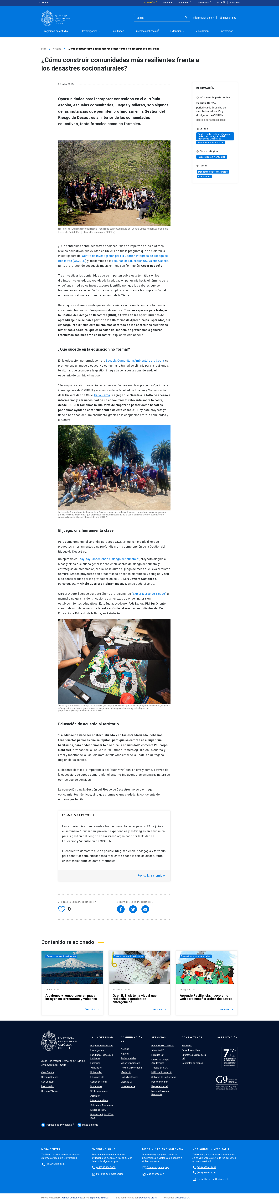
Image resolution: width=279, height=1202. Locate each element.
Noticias (57, 48)
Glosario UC (127, 1081)
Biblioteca (184, 2)
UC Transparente (99, 1091)
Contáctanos (192, 1037)
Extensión (95, 1063)
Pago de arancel (159, 1086)
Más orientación (155, 1174)
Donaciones (203, 2)
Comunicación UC (132, 1039)
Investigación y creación (212, 157)
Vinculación (96, 1067)
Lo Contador (47, 1086)
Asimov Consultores (72, 1197)
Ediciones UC (96, 1077)
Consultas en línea (191, 1050)
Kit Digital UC (183, 1197)
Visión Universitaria (130, 1063)
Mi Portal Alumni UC (161, 1072)
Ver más (92, 1009)
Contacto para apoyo (158, 1167)
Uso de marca (128, 1086)
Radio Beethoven (129, 1077)
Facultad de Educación (211, 142)
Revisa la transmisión (152, 875)
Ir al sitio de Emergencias (110, 1174)
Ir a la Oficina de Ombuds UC (212, 1179)
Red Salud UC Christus (162, 1045)
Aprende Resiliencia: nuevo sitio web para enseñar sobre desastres (206, 997)
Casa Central (47, 1072)
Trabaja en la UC (159, 1067)
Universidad (96, 1072)
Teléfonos (187, 1045)
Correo (235, 2)
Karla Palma (102, 395)
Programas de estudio (101, 1045)
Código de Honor (98, 1081)
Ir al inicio (44, 2)
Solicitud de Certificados (163, 1077)
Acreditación (227, 1037)
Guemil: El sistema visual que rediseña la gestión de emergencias (134, 999)
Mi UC (220, 2)
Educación (204, 176)
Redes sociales (128, 1058)
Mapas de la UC (98, 1110)
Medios (167, 2)
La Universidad (101, 1037)
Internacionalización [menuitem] (146, 31)
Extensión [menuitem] (177, 31)
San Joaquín (47, 1081)
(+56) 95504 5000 (106, 1167)
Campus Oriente (49, 1077)
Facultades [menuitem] (118, 31)
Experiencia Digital (99, 1197)
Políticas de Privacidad (57, 1124)
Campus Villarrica (50, 1091)
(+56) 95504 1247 (206, 1172)
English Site (228, 17)
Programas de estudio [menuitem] (57, 31)
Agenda (125, 1053)
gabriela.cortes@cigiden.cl (211, 119)
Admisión (149, 2)
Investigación (97, 1050)
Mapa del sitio (88, 1124)
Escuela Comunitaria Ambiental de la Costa (135, 360)
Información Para (99, 1100)
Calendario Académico (102, 1105)
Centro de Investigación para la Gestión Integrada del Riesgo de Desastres (214, 136)
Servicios (158, 1037)
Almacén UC (157, 1050)
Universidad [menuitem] (228, 31)
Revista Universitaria (131, 1067)
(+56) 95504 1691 (206, 1167)
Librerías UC (157, 1055)
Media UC (126, 1072)
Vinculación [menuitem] (202, 31)
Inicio (43, 48)
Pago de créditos (160, 1081)
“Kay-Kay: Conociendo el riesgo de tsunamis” (108, 559)
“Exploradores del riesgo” (149, 593)
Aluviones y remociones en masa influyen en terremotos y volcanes (71, 997)
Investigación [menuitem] (91, 31)
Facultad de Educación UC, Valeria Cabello (140, 260)
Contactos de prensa (192, 1063)
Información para (204, 17)
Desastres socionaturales (213, 171)
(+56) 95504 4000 (55, 1164)
